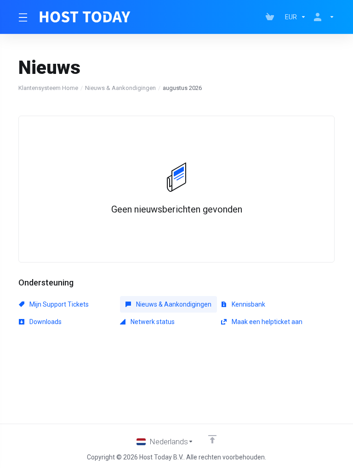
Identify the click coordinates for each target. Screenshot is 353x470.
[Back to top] (212, 439)
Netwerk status (152, 321)
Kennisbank (247, 304)
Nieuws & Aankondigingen (120, 87)
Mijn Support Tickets (58, 304)
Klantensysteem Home (48, 87)
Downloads (45, 321)
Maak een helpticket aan (266, 321)
